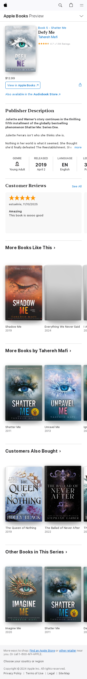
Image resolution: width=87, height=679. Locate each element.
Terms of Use (35, 673)
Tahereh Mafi (47, 37)
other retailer (67, 650)
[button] (60, 5)
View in (21, 85)
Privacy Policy (13, 673)
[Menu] (81, 5)
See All (77, 186)
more (78, 147)
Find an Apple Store (42, 650)
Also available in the (31, 94)
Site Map (64, 673)
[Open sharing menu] (80, 85)
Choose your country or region (24, 661)
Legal (51, 673)
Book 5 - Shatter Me (52, 27)
